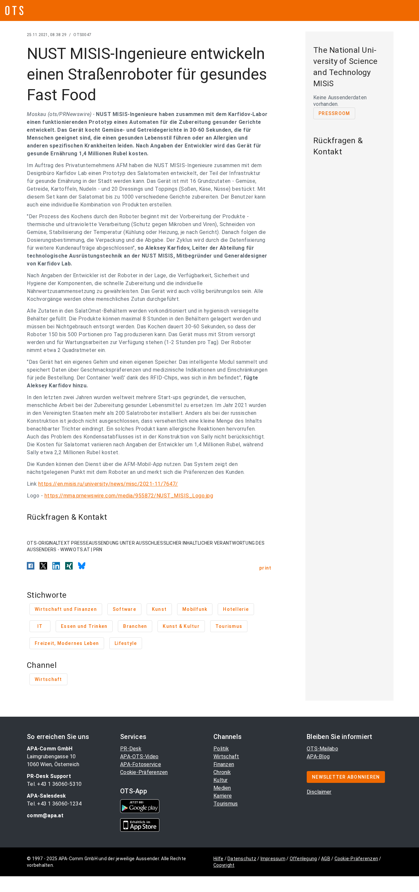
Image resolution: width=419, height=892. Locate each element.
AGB (325, 858)
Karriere (222, 796)
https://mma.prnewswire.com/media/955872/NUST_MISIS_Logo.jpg (129, 496)
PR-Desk (130, 749)
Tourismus (225, 804)
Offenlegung (303, 858)
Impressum (273, 858)
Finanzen (223, 764)
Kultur (220, 780)
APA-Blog (318, 756)
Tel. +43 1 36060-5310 (54, 784)
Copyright (223, 865)
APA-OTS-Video (139, 756)
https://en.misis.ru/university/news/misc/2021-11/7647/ (108, 484)
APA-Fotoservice (140, 764)
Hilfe (218, 858)
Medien (222, 788)
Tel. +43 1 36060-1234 (54, 804)
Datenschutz (242, 858)
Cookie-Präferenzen (144, 772)
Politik (221, 749)
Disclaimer (319, 792)
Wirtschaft (226, 756)
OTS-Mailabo (322, 749)
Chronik (222, 772)
